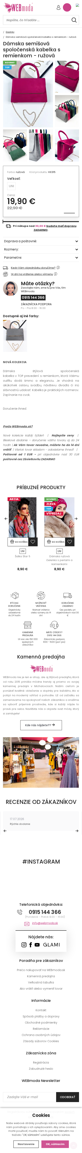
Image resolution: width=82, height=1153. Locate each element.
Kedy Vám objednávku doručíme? (33, 268)
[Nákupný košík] (67, 7)
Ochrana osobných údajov (41, 1035)
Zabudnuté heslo (41, 1069)
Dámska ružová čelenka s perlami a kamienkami (59, 560)
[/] (14, 595)
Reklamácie (41, 1029)
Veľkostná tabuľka (41, 982)
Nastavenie (26, 1144)
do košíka (21, 541)
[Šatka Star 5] (23, 517)
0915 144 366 (33, 297)
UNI (11, 186)
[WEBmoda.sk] (23, 945)
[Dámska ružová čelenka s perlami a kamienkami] (59, 517)
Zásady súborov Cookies (41, 1041)
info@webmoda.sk (45, 923)
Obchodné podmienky (41, 1023)
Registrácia (41, 1063)
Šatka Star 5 (22, 556)
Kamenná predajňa (41, 976)
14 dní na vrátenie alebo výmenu (32, 274)
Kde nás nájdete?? (38, 725)
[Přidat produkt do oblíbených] (33, 542)
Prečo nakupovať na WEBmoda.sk (41, 970)
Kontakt (41, 1010)
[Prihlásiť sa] (58, 8)
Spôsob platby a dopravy (41, 1016)
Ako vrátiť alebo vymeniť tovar (41, 989)
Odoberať (67, 1097)
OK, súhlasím (55, 1144)
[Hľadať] (74, 20)
